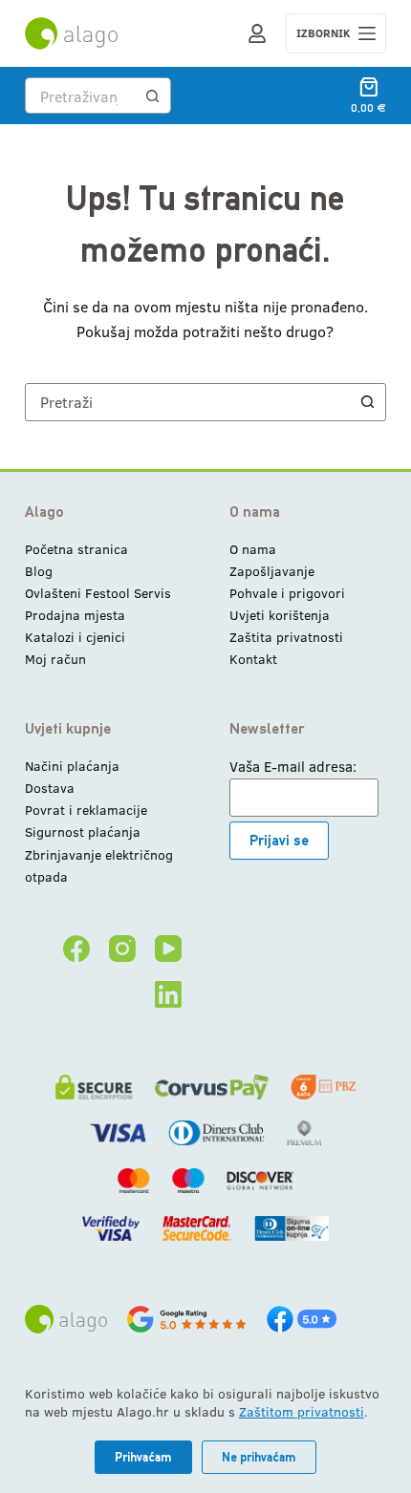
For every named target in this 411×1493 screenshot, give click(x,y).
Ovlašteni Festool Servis (98, 593)
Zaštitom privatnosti (301, 1411)
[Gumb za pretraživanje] (153, 95)
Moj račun (55, 659)
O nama (252, 549)
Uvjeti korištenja (279, 615)
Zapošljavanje (271, 571)
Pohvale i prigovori (287, 593)
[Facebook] (76, 948)
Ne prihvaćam (259, 1457)
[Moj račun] (257, 33)
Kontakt (253, 659)
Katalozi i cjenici (75, 637)
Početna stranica (76, 549)
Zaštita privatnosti (286, 637)
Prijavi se (279, 840)
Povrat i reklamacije (86, 809)
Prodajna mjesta (75, 615)
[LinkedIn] (168, 994)
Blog (39, 571)
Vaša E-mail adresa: (293, 766)
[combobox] (81, 95)
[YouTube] (168, 948)
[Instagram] (122, 948)
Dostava (50, 787)
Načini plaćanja (72, 766)
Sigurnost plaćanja (83, 831)
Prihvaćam (143, 1457)
